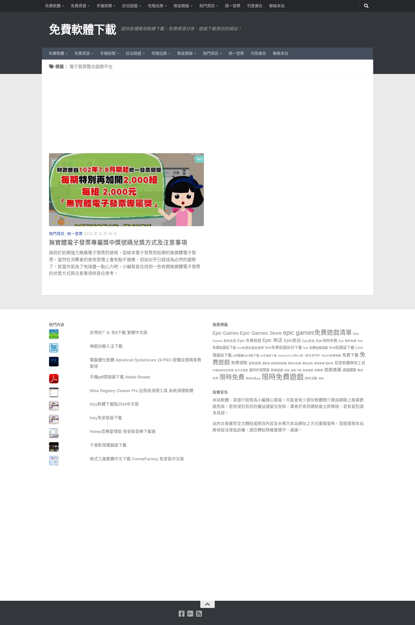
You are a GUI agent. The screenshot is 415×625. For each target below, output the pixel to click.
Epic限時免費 (326, 341)
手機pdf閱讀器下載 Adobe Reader (120, 377)
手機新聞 (104, 6)
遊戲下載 (296, 370)
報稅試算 (307, 363)
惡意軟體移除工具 (350, 363)
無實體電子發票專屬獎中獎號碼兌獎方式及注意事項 (118, 242)
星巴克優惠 (241, 370)
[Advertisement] (211, 117)
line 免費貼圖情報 (315, 348)
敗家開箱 (181, 6)
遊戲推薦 (333, 369)
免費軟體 (53, 6)
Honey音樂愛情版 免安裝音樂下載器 (123, 431)
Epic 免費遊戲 (249, 341)
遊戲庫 (318, 370)
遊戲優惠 (308, 370)
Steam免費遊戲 (331, 355)
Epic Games (226, 333)
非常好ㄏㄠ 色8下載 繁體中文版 (118, 332)
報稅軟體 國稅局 (323, 363)
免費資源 (78, 6)
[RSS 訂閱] (199, 613)
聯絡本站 (277, 6)
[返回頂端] (207, 604)
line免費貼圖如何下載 (283, 348)
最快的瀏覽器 (259, 370)
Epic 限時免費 (347, 341)
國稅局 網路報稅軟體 (274, 363)
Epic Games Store (261, 333)
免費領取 (239, 362)
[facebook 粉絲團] (181, 613)
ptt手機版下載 (269, 355)
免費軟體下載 (82, 29)
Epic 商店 (272, 340)
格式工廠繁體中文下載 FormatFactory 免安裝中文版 (137, 459)
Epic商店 (292, 340)
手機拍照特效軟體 (223, 370)
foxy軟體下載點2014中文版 (114, 404)
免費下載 (350, 355)
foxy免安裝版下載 (106, 418)
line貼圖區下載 (341, 347)
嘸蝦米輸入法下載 (106, 346)
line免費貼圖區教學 (250, 348)
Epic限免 (308, 341)
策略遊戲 (277, 370)
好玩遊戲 (130, 6)
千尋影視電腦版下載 (108, 445)
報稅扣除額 (294, 363)
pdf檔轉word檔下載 (246, 355)
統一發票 (232, 6)
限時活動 (311, 378)
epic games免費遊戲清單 (317, 332)
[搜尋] (366, 6)
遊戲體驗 (349, 370)
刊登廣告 (254, 6)
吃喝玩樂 (155, 6)
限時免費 (232, 377)
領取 (321, 378)
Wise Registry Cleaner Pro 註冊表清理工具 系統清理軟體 (141, 390)
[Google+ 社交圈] (190, 613)
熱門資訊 (207, 6)
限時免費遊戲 (283, 377)
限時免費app (253, 378)
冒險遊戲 (255, 363)
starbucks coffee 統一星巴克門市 (299, 355)
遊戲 (287, 370)
